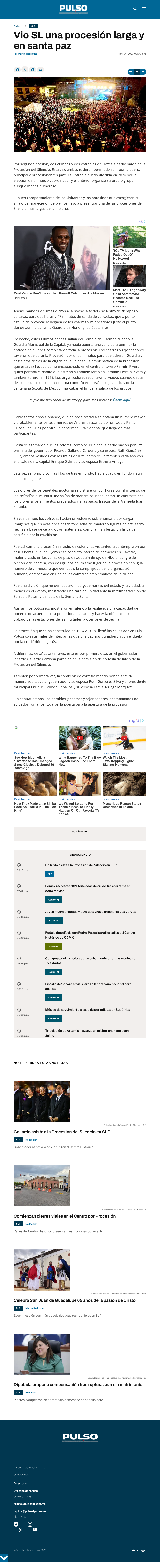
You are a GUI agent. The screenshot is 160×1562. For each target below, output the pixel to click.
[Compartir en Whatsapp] (32, 69)
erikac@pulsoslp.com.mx (30, 1503)
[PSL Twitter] (20, 1530)
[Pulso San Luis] (73, 9)
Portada (17, 26)
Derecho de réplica (26, 1490)
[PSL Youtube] (35, 1530)
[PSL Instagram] (30, 1525)
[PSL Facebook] (16, 1525)
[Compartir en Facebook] (17, 69)
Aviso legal (139, 1550)
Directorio (20, 1483)
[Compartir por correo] (40, 69)
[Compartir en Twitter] (24, 69)
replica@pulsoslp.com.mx (30, 1511)
